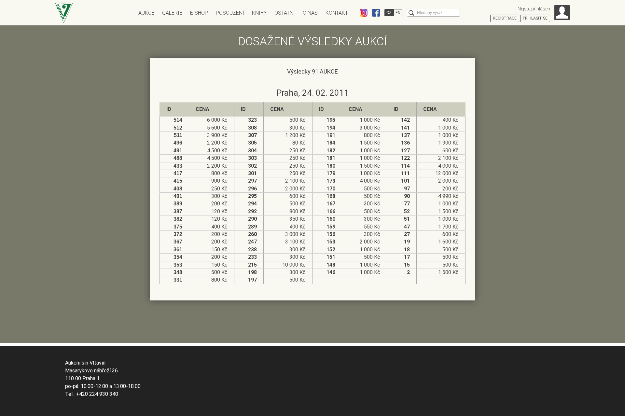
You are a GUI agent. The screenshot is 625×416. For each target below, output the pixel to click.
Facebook (376, 13)
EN (398, 12)
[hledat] (411, 13)
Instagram (364, 13)
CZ (389, 12)
